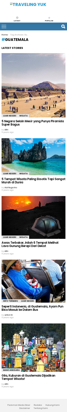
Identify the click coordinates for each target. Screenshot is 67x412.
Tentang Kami (41, 408)
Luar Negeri (9, 115)
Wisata (23, 115)
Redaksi (38, 405)
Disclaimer (24, 408)
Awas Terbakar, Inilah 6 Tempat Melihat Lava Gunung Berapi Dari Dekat (30, 244)
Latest (17, 20)
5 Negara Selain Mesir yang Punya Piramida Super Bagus (33, 123)
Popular (49, 20)
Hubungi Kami (52, 405)
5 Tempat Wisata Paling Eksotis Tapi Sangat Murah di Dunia (33, 180)
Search (63, 26)
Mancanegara (11, 370)
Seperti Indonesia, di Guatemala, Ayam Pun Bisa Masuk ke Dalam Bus (32, 308)
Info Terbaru (10, 300)
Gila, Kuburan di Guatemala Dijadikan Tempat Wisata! (28, 377)
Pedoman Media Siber (18, 405)
